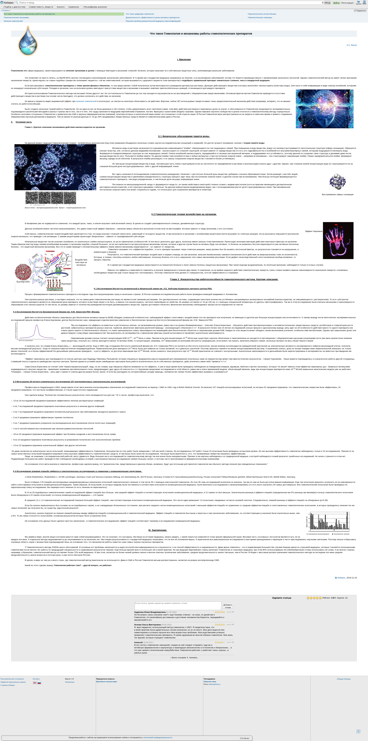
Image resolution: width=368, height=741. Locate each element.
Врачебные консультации (106, 682)
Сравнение (73, 7)
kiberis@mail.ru (214, 684)
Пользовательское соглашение (12, 679)
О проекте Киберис (7, 685)
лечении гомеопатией (86, 101)
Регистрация (347, 3)
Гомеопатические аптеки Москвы (262, 14)
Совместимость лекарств (41, 7)
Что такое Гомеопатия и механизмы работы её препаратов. (29, 14)
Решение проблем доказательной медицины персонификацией (153, 21)
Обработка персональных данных (13, 682)
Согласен (244, 738)
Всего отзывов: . (185, 657)
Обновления (69, 682)
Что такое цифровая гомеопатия (140, 14)
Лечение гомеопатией (13, 21)
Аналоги (61, 7)
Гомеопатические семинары (260, 17)
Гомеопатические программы (16, 17)
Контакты (36, 679)
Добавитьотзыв (227, 606)
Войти (336, 3)
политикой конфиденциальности (158, 737)
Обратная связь (210, 682)
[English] (35, 682)
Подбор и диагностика (14, 7)
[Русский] (39, 682)
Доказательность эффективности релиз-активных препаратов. (153, 17)
